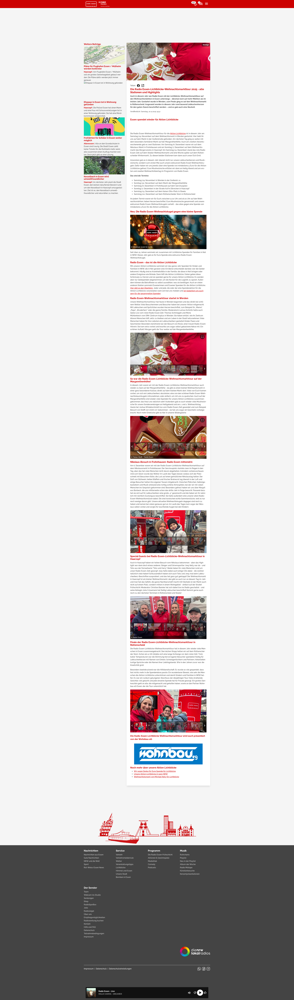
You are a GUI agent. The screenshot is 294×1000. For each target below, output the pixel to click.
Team (86, 892)
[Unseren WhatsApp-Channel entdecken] (199, 969)
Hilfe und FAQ (90, 927)
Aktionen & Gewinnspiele (158, 858)
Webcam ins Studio (92, 895)
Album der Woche (188, 864)
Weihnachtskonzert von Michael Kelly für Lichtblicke (156, 777)
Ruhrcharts (184, 855)
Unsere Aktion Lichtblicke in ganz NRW (151, 774)
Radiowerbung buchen (93, 921)
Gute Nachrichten (91, 858)
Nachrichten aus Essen (93, 855)
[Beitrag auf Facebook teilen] (138, 85)
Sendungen (89, 898)
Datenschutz (89, 930)
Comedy (151, 864)
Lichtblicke (120, 867)
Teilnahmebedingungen (94, 933)
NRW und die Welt (92, 861)
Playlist (183, 858)
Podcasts (152, 867)
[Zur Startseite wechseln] (91, 4)
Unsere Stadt (121, 874)
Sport (86, 864)
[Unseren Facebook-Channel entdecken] (204, 969)
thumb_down (195, 992)
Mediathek (152, 861)
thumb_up (205, 992)
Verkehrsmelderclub (125, 858)
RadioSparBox (90, 904)
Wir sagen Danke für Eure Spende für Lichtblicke (155, 771)
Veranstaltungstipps (124, 864)
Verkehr (119, 855)
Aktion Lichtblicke (178, 133)
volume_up (189, 992)
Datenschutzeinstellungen (120, 969)
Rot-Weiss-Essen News (94, 867)
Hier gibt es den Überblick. (141, 288)
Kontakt (87, 924)
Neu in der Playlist (188, 861)
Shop (86, 901)
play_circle (200, 992)
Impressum (89, 937)
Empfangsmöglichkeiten (94, 917)
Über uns (88, 914)
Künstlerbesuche (187, 871)
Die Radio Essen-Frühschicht (160, 855)
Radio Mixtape (186, 867)
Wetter (119, 861)
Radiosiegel (89, 911)
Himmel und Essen (124, 871)
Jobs (86, 908)
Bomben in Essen (123, 877)
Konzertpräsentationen (189, 874)
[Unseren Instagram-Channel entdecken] (208, 969)
